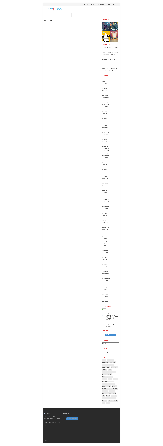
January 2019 (104, 268)
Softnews (109, 398)
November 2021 (105, 201)
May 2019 (103, 259)
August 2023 (104, 157)
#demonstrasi (105, 362)
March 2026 (104, 90)
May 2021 (103, 215)
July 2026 (103, 81)
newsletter (104, 393)
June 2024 (104, 139)
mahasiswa (112, 391)
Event (103, 383)
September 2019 (105, 252)
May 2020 (103, 241)
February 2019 (104, 266)
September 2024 (105, 132)
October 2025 (104, 102)
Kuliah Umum (105, 391)
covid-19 (115, 379)
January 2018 (104, 296)
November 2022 (105, 176)
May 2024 (103, 141)
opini (110, 393)
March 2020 (104, 245)
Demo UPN (104, 381)
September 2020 (105, 231)
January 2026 (104, 95)
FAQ (96, 4)
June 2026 (104, 83)
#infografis (111, 364)
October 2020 (104, 229)
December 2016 (105, 301)
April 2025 (104, 116)
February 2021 (104, 222)
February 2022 (104, 197)
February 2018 (104, 294)
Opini (69, 15)
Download (114, 4)
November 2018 (105, 273)
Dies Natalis (111, 381)
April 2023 (104, 167)
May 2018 (103, 287)
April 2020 (104, 243)
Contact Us (91, 4)
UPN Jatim (104, 400)
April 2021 (104, 218)
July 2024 (103, 136)
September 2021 (105, 206)
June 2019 (104, 257)
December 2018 (105, 271)
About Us (86, 4)
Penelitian (80, 15)
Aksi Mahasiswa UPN (106, 374)
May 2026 (103, 85)
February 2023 (104, 171)
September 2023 (105, 155)
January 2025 (104, 123)
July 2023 (103, 160)
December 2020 (105, 224)
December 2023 (105, 148)
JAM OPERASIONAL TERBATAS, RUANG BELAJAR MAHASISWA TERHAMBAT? (111, 310)
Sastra (57, 15)
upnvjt (115, 400)
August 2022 (104, 183)
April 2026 (104, 88)
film (109, 386)
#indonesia (104, 364)
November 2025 (105, 99)
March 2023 (104, 169)
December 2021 (105, 199)
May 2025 (103, 113)
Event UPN (104, 386)
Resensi (74, 15)
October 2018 (104, 275)
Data (95, 15)
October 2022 (104, 178)
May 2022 (103, 190)
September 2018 (105, 278)
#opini (103, 367)
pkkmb (114, 393)
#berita (103, 360)
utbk (103, 402)
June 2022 (104, 187)
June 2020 (104, 238)
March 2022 (104, 194)
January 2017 (104, 299)
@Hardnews (104, 371)
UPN (114, 398)
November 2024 (105, 127)
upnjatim (110, 400)
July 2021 (103, 211)
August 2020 (104, 234)
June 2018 (104, 285)
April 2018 (104, 289)
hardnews (114, 386)
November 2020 (105, 227)
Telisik (64, 15)
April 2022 (104, 192)
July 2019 (103, 255)
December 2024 (105, 125)
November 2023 (105, 150)
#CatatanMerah (110, 360)
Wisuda (107, 402)
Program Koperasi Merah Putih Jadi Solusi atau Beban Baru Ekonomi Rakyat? (112, 317)
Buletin (110, 379)
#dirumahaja (112, 362)
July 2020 (103, 236)
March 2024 (104, 146)
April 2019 (104, 261)
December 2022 (105, 173)
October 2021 (104, 204)
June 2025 (104, 111)
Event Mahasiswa (110, 383)
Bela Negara (104, 376)
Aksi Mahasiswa (112, 371)
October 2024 (104, 129)
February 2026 (104, 92)
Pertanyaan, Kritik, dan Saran (104, 4)
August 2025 (104, 106)
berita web (104, 379)
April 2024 (104, 143)
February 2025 (104, 120)
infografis (104, 388)
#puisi (108, 367)
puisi (103, 395)
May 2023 (103, 164)
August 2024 (104, 134)
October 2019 (104, 250)
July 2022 (103, 185)
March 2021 (104, 220)
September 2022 (105, 180)
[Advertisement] (72, 33)
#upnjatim (104, 369)
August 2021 (104, 208)
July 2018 (103, 282)
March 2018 (104, 292)
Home (45, 15)
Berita (50, 15)
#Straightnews (114, 367)
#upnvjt (109, 369)
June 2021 (104, 213)
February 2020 (104, 248)
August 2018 (104, 280)
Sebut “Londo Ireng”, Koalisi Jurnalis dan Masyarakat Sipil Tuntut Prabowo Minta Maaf (110, 59)
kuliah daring (114, 388)
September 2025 (105, 104)
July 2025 (103, 109)
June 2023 (104, 162)
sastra (103, 398)
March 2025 (104, 118)
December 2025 (105, 97)
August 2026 (104, 78)
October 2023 (104, 153)
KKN (109, 388)
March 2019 (104, 264)
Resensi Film (114, 395)
